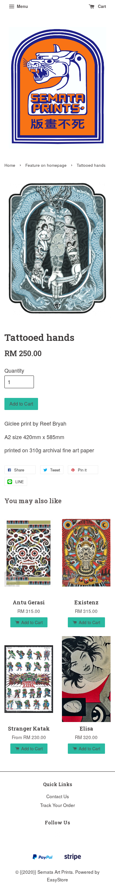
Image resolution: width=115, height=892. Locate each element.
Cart (101, 6)
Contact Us (57, 796)
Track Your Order (57, 805)
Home (9, 165)
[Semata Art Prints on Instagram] (57, 835)
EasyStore (57, 879)
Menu (22, 6)
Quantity (14, 370)
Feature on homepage (46, 165)
